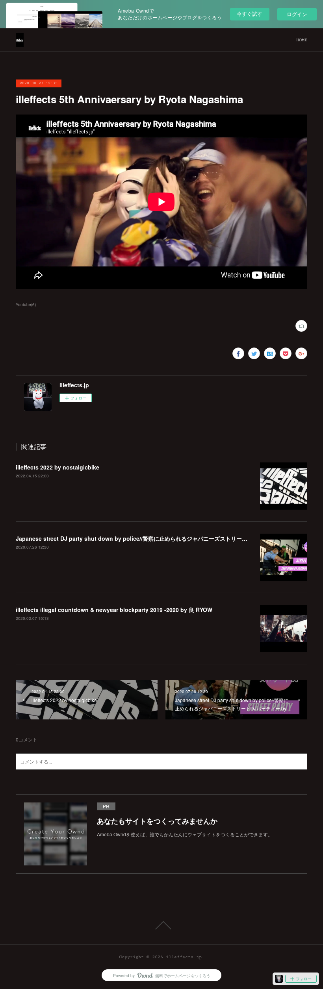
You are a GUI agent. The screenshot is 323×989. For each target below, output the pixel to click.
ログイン (297, 14)
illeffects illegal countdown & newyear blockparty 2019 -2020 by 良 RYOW (114, 610)
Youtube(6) (26, 304)
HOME (301, 40)
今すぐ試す (249, 13)
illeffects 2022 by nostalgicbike (57, 467)
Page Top (161, 925)
